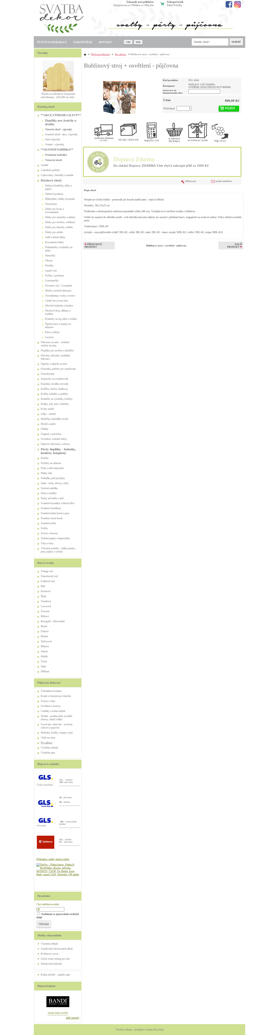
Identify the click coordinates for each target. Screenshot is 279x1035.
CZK (128, 42)
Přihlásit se (137, 5)
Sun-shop (158, 1029)
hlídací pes (190, 181)
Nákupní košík (175, 1)
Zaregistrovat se (121, 5)
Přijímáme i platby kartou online (52, 859)
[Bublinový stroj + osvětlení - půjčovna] (119, 95)
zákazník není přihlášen (140, 1)
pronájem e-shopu (143, 1029)
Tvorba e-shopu (124, 1029)
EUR (138, 42)
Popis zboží (90, 190)
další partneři (72, 1017)
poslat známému (224, 181)
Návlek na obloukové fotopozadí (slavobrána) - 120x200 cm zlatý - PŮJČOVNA (58, 97)
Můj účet (149, 5)
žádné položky (174, 5)
